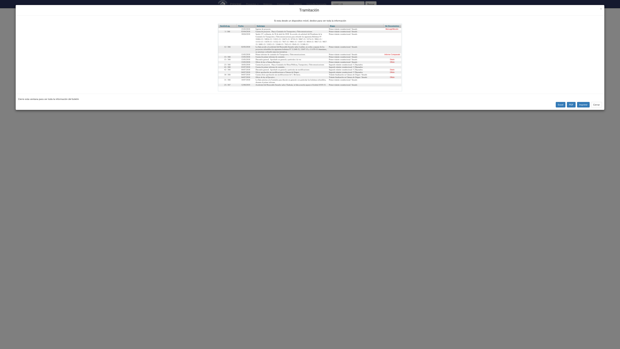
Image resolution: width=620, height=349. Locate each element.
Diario (392, 59)
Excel (560, 104)
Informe (387, 54)
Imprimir (583, 104)
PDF (571, 104)
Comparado (395, 54)
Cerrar (596, 104)
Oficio (392, 62)
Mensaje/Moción (392, 29)
